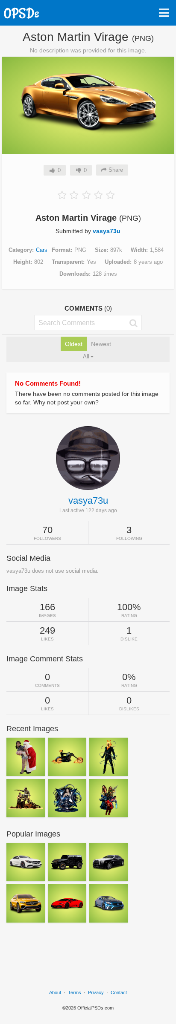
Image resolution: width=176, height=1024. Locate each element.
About (55, 992)
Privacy (96, 992)
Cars (41, 250)
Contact (119, 992)
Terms (74, 992)
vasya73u (106, 231)
